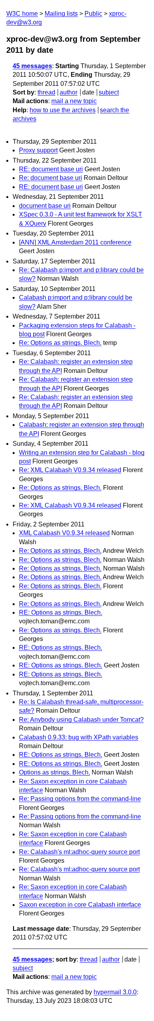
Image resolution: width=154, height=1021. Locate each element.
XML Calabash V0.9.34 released (64, 533)
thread (46, 92)
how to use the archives (63, 110)
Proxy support (38, 150)
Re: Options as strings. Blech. (60, 342)
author (68, 92)
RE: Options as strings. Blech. (60, 612)
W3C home (22, 13)
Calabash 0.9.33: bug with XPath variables (78, 737)
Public (93, 13)
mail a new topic (74, 101)
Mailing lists (61, 13)
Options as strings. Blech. (54, 772)
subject (109, 92)
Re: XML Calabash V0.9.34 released (70, 470)
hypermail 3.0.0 (115, 992)
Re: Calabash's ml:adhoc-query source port (79, 852)
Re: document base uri (50, 177)
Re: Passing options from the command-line (80, 798)
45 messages (32, 66)
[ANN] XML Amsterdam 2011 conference (75, 242)
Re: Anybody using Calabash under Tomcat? (81, 719)
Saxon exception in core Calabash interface (80, 904)
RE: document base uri (51, 169)
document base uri (45, 205)
